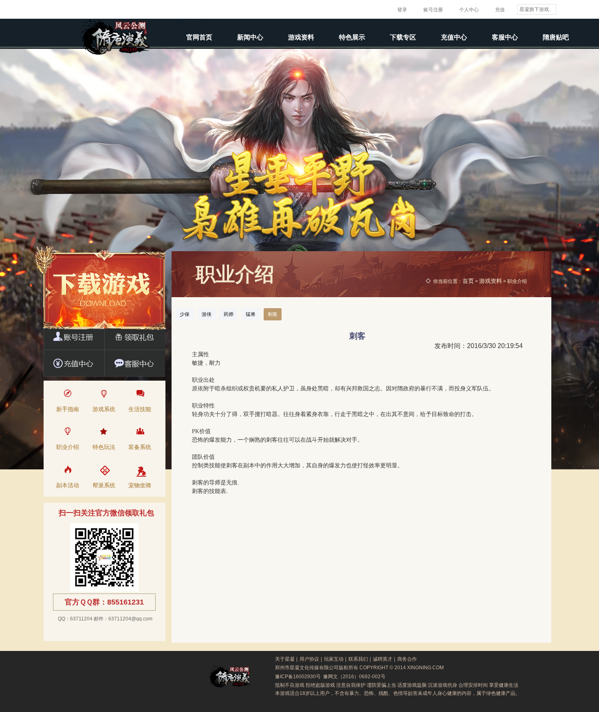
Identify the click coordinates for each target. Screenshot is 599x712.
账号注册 (433, 10)
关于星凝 (285, 659)
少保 (184, 314)
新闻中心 (250, 37)
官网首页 (199, 37)
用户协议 (309, 659)
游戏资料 (301, 37)
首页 (468, 281)
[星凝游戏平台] (56, 10)
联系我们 (358, 659)
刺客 (272, 314)
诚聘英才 (382, 659)
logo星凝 (172, 676)
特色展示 (352, 37)
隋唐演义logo (229, 676)
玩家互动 (334, 659)
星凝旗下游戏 (534, 9)
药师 (228, 314)
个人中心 (469, 10)
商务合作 (407, 659)
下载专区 (403, 37)
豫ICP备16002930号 (298, 676)
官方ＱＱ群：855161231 (104, 602)
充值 (500, 10)
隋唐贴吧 (556, 37)
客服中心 (505, 37)
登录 (402, 10)
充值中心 (454, 37)
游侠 (206, 314)
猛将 (250, 314)
